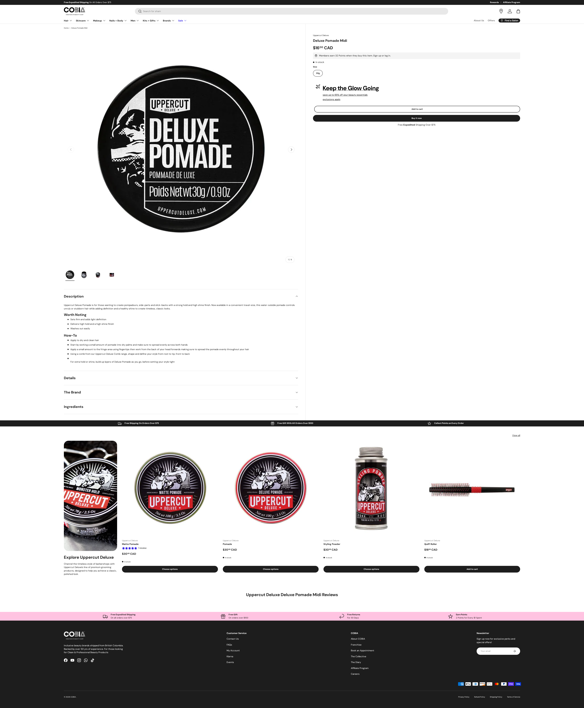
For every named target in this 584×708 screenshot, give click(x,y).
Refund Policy (479, 697)
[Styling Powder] (371, 489)
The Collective (358, 656)
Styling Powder (331, 544)
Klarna (230, 656)
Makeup (97, 20)
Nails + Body (116, 20)
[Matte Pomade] (170, 489)
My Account (233, 650)
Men (133, 20)
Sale (180, 20)
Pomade (227, 544)
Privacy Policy (463, 697)
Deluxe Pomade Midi (79, 28)
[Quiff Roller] (472, 489)
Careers (355, 673)
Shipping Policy (496, 697)
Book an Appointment (362, 650)
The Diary (356, 662)
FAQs (229, 644)
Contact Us (233, 638)
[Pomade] (271, 489)
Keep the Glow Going (351, 88)
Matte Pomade (130, 544)
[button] (518, 11)
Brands (167, 20)
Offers (491, 20)
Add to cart (417, 109)
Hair (66, 20)
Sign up (377, 55)
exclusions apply (331, 99)
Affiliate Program (511, 2)
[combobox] (291, 11)
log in (387, 55)
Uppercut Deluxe (321, 35)
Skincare (81, 20)
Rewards (494, 2)
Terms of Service (513, 697)
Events (230, 662)
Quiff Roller (430, 544)
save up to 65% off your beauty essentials (345, 94)
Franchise (356, 644)
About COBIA (358, 638)
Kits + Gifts (149, 20)
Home (66, 28)
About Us (479, 20)
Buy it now (417, 118)
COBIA (73, 697)
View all (516, 435)
